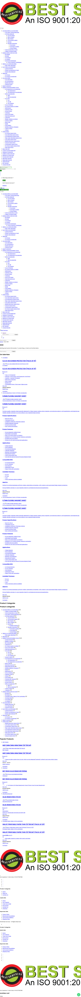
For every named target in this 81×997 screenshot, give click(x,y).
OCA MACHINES (6, 78)
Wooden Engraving (12, 43)
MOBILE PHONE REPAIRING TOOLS (11, 87)
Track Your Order (7, 904)
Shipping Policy (6, 919)
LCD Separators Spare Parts (12, 136)
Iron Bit (9, 101)
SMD (9, 95)
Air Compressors (9, 81)
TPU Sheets (8, 57)
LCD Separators (11, 90)
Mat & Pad (7, 122)
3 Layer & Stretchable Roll (9, 150)
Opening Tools (8, 109)
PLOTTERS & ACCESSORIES (9, 67)
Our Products (6, 902)
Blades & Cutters (9, 641)
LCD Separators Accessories (15, 92)
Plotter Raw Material (10, 72)
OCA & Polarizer (9, 105)
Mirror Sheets (11, 37)
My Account (5, 905)
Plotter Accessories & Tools (12, 70)
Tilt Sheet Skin (8, 698)
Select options (6, 764)
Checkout (5, 908)
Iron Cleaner (11, 103)
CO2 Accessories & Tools (11, 49)
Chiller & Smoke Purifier (11, 51)
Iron (9, 100)
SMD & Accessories (10, 94)
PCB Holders (8, 125)
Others (7, 130)
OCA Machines (8, 79)
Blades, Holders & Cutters (11, 119)
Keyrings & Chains (14, 46)
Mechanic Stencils (7, 158)
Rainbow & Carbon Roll (8, 155)
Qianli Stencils (6, 161)
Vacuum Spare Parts (10, 142)
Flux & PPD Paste (9, 114)
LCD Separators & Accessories (12, 89)
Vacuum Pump (8, 84)
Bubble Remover (9, 83)
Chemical (7, 117)
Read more (5, 389)
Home (1, 342)
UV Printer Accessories (10, 76)
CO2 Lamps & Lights (12, 40)
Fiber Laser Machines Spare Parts (13, 138)
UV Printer (7, 75)
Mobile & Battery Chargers (11, 127)
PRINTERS (5, 73)
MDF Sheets (10, 38)
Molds (6, 124)
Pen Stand (12, 45)
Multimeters (8, 108)
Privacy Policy (6, 914)
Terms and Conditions (8, 917)
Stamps (9, 42)
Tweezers (7, 112)
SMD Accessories (12, 97)
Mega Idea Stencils (7, 160)
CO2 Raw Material (9, 34)
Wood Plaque (13, 48)
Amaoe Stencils (6, 164)
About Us (5, 893)
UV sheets (7, 59)
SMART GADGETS (7, 86)
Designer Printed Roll (8, 152)
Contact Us (5, 895)
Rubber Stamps (14, 625)
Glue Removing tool (10, 116)
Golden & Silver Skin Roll (8, 153)
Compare (5, 391)
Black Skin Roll (6, 149)
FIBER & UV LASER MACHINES (9, 64)
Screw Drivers (8, 111)
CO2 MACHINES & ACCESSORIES (10, 31)
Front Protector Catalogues (14, 62)
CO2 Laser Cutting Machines (12, 32)
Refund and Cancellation (9, 916)
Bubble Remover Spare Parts (12, 141)
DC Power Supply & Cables (11, 106)
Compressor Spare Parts (11, 144)
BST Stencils (5, 163)
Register (5, 185)
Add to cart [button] (5, 598)
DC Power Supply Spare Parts (12, 146)
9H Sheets (7, 54)
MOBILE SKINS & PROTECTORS (10, 53)
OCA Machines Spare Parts (11, 135)
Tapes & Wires (8, 128)
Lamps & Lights (8, 120)
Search (4, 333)
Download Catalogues (10, 61)
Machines (5, 636)
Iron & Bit (7, 98)
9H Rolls (7, 56)
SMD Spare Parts (9, 147)
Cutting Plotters (9, 68)
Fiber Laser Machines (10, 65)
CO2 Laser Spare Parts (10, 139)
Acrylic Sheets (11, 35)
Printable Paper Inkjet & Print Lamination (15, 696)
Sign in (4, 180)
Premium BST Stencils (8, 157)
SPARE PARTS (6, 131)
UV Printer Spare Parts (10, 133)
